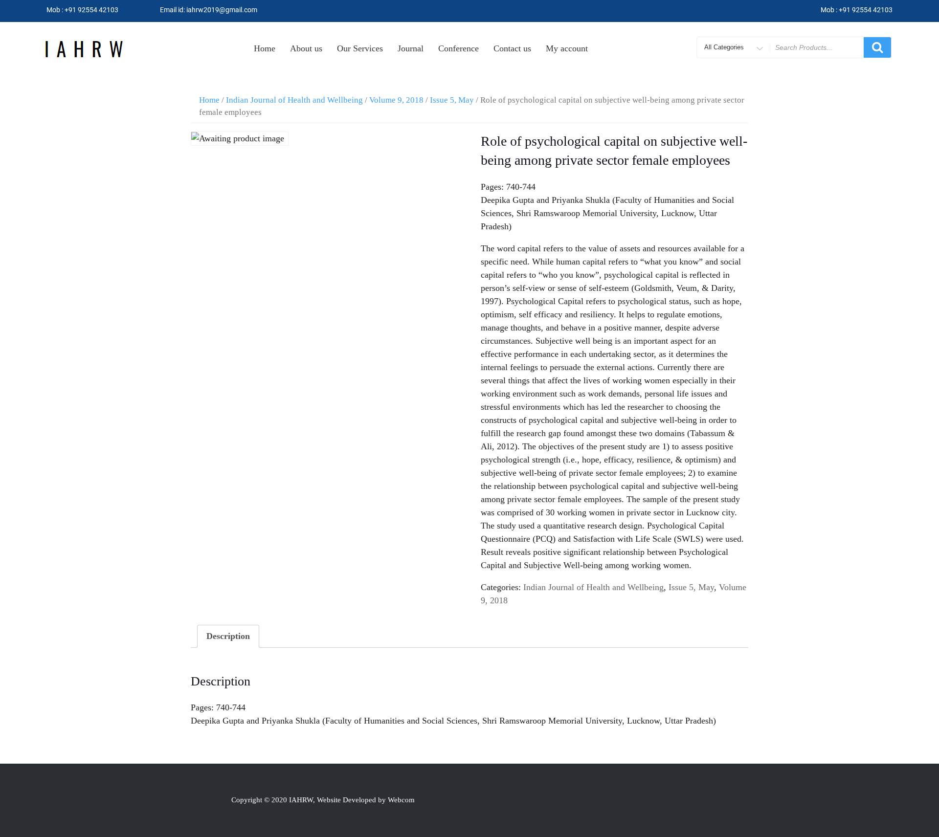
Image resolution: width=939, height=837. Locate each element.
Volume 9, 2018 (396, 100)
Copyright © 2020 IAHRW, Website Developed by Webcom (323, 800)
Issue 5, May (452, 100)
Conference (458, 48)
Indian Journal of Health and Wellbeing (294, 100)
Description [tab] (228, 636)
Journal (411, 48)
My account (567, 48)
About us (306, 48)
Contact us (512, 48)
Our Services (360, 48)
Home (264, 48)
